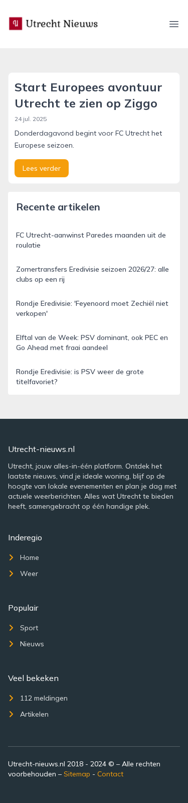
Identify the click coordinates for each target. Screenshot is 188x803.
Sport (29, 627)
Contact (110, 773)
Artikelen (34, 714)
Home (29, 557)
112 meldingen (44, 698)
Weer (29, 573)
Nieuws (32, 643)
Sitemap (77, 773)
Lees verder (42, 168)
